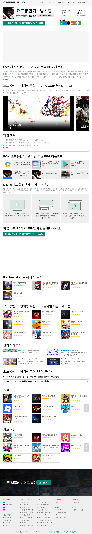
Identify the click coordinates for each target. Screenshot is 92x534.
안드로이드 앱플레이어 (63, 512)
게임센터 (41, 2)
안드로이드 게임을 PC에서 (64, 517)
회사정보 (73, 532)
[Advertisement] (46, 46)
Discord (7, 522)
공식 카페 (51, 2)
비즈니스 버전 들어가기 (80, 510)
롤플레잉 (32, 16)
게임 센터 (59, 502)
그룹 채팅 (8, 520)
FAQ (68, 2)
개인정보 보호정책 (62, 532)
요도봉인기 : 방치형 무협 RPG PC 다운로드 (25, 23)
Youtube (8, 510)
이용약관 (52, 532)
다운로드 (45, 483)
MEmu (14, 2)
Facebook (8, 505)
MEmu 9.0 (59, 515)
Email (7, 525)
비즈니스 (61, 2)
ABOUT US (59, 510)
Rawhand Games (45, 15)
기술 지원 (8, 517)
